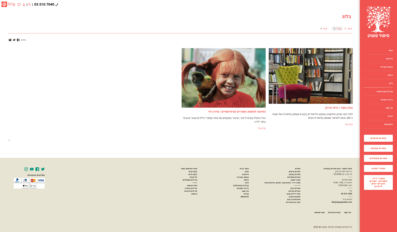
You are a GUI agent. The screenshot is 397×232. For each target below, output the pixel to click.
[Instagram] (26, 169)
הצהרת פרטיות (334, 212)
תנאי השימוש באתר (189, 168)
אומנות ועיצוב (294, 196)
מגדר (338, 28)
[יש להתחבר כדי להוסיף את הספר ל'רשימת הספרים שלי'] (19, 4)
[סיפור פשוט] (378, 21)
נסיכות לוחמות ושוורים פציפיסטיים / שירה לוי (237, 112)
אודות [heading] (390, 116)
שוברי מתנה (378, 168)
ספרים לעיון (295, 188)
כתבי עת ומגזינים (293, 202)
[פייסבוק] (18, 40)
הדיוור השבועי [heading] (387, 99)
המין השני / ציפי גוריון (339, 108)
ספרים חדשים (378, 138)
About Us (245, 196)
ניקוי (324, 28)
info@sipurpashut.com (342, 202)
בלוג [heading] (391, 83)
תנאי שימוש (192, 185)
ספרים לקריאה (294, 191)
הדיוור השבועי (243, 188)
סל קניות (193, 177)
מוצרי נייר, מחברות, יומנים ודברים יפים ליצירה (378, 182)
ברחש (246, 180)
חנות (247, 171)
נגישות (194, 194)
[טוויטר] (14, 40)
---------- (297, 185)
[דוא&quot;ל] (10, 40)
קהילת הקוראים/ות (241, 185)
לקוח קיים (193, 171)
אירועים (245, 174)
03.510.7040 (44, 4)
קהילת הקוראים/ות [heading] (385, 91)
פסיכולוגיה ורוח (293, 199)
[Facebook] (37, 169)
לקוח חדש (192, 174)
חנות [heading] (391, 50)
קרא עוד (349, 124)
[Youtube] (31, 169)
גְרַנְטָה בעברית (243, 177)
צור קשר (245, 191)
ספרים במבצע (378, 148)
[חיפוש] (29, 4)
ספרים (297, 168)
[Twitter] (43, 169)
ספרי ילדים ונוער (293, 194)
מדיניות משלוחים (190, 180)
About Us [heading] (388, 124)
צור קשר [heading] (389, 108)
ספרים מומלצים (378, 158)
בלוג (247, 182)
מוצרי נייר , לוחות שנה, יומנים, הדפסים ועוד (282, 182)
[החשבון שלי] (24, 4)
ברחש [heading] (390, 75)
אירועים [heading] (389, 58)
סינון (349, 28)
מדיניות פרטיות (190, 191)
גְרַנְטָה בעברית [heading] (387, 67)
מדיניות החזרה (191, 188)
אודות (246, 194)
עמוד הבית (244, 168)
